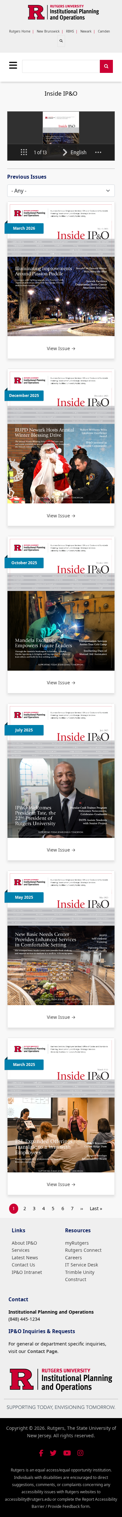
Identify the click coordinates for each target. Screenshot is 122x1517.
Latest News (25, 1257)
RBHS (70, 31)
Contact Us (23, 1265)
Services (21, 1250)
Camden (104, 31)
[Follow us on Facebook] (41, 1453)
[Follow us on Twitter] (53, 1453)
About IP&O (24, 1243)
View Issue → (61, 348)
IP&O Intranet (27, 1272)
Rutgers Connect (83, 1250)
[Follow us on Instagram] (80, 1453)
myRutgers (77, 1243)
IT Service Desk (81, 1265)
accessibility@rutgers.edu (28, 1499)
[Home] (63, 12)
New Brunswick (48, 31)
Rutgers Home (19, 31)
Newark (85, 31)
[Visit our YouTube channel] (67, 1453)
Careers (73, 1257)
